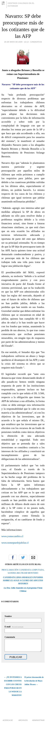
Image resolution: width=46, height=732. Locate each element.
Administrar (38, 720)
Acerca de (8, 720)
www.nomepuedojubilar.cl (15, 542)
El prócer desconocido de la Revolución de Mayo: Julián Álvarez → (34, 680)
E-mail (14, 627)
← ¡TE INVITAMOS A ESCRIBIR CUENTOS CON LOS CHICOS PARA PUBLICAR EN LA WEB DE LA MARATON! (13, 686)
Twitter (23, 557)
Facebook (13, 557)
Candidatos (36, 42)
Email (33, 557)
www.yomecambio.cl (12, 536)
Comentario (10, 637)
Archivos (23, 720)
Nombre (8, 616)
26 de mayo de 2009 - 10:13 (16, 42)
